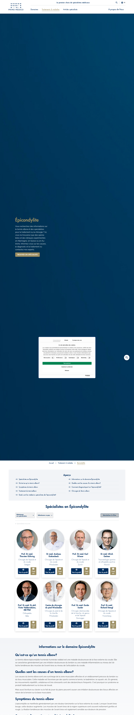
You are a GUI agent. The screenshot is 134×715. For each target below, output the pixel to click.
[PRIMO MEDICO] (16, 7)
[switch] (65, 357)
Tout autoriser (67, 363)
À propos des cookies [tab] (76, 340)
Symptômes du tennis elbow (28, 487)
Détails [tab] (66, 340)
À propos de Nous (116, 9)
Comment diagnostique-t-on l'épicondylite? (86, 487)
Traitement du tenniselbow (28, 491)
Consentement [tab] (56, 340)
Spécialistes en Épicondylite (28, 479)
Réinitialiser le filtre (109, 515)
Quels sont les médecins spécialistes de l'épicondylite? (37, 495)
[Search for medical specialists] (126, 357)
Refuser (67, 370)
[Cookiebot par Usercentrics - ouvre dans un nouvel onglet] (86, 375)
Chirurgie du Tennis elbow (81, 491)
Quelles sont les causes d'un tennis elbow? (86, 483)
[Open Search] (117, 3)
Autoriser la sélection (67, 367)
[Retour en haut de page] (126, 710)
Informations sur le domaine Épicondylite (86, 479)
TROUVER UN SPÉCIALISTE (27, 254)
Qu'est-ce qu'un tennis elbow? (29, 483)
